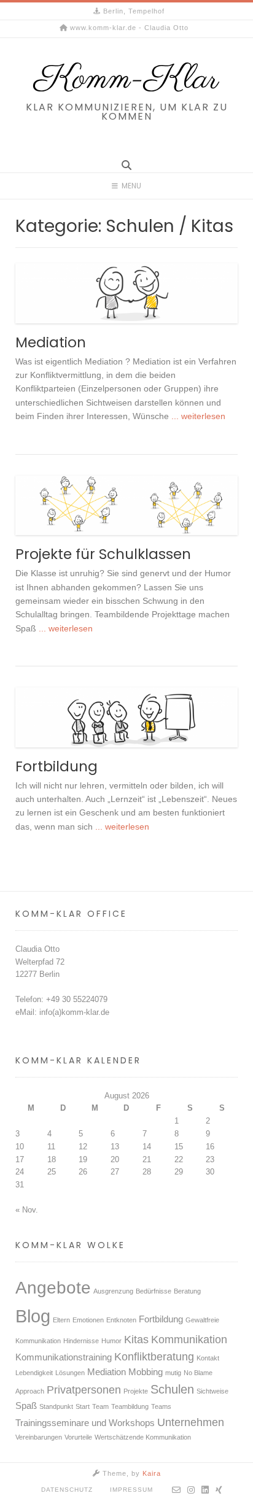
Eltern (61, 1320)
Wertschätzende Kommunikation (143, 1437)
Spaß (26, 1406)
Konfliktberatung (154, 1357)
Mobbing (145, 1372)
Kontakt (208, 1358)
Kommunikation (189, 1339)
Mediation (50, 342)
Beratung (187, 1291)
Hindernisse (81, 1340)
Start (83, 1406)
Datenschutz (67, 1489)
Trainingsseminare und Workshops (85, 1423)
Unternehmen (190, 1422)
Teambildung (130, 1406)
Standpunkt (56, 1406)
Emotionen (88, 1320)
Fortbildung (56, 766)
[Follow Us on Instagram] (191, 1490)
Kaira (151, 1473)
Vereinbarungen (38, 1437)
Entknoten (121, 1320)
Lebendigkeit (34, 1372)
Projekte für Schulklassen (103, 554)
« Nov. (26, 1209)
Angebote (53, 1287)
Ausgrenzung (113, 1291)
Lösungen (70, 1372)
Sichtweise (212, 1391)
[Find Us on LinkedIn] (205, 1490)
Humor (111, 1340)
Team (100, 1406)
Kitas (136, 1339)
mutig (173, 1372)
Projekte (135, 1391)
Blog (32, 1316)
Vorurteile (78, 1437)
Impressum (131, 1489)
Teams (161, 1406)
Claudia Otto (37, 949)
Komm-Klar (126, 80)
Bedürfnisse (153, 1291)
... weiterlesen (197, 416)
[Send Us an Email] (176, 1490)
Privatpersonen (84, 1390)
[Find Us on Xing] (219, 1490)
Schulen (172, 1389)
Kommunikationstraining (63, 1357)
